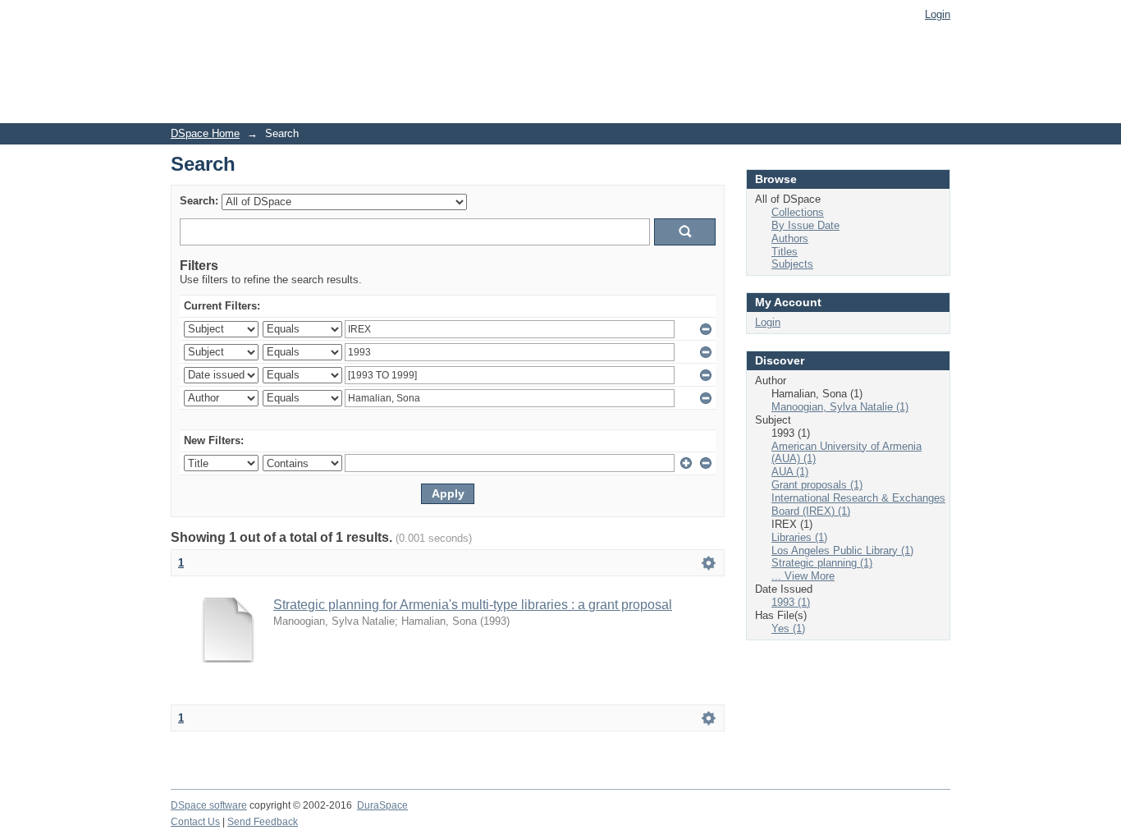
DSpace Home (205, 133)
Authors (789, 238)
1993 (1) (790, 602)
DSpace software (209, 805)
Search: (199, 201)
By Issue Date (805, 225)
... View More (803, 576)
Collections (797, 212)
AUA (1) (789, 471)
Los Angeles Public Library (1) (842, 550)
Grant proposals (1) (816, 485)
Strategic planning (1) (821, 563)
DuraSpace (382, 805)
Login (937, 14)
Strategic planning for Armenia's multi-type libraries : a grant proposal (472, 605)
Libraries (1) (799, 537)
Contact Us (195, 822)
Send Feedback (262, 822)
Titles (784, 251)
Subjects (792, 264)
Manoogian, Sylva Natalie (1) (839, 407)
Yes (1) (788, 628)
